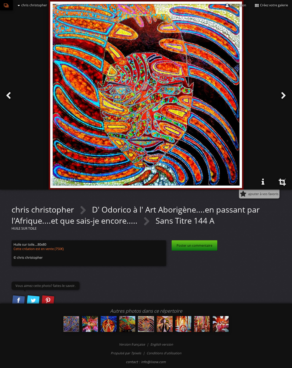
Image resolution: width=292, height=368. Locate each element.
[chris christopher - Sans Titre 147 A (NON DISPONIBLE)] (202, 324)
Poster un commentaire (194, 245)
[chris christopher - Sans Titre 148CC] (183, 324)
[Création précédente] (8, 95)
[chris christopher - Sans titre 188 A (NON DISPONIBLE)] (71, 324)
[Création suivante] (283, 95)
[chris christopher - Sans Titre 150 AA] (165, 324)
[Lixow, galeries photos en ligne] (6, 5)
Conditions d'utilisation (164, 353)
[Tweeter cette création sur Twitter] (33, 300)
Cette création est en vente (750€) (39, 249)
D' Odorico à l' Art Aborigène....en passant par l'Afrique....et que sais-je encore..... (136, 215)
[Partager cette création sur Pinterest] (48, 300)
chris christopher (44, 209)
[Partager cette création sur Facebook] (18, 300)
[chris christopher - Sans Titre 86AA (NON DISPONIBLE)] (127, 324)
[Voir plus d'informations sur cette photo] (263, 182)
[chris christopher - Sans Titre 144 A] (146, 324)
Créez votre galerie (273, 5)
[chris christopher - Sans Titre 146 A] (109, 324)
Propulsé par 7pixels (126, 353)
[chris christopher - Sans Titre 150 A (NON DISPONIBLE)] (90, 324)
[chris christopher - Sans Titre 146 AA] (221, 324)
